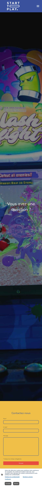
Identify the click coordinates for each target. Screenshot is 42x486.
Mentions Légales (28, 477)
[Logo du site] (11, 6)
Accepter (8, 483)
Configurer (8, 479)
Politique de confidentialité (12, 477)
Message (5, 436)
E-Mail (5, 427)
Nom (4, 418)
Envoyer (21, 463)
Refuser (16, 483)
